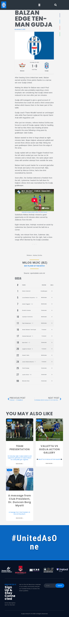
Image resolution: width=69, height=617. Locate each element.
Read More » (19, 463)
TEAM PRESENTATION (20, 447)
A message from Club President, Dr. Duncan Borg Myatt (19, 500)
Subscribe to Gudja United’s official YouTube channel (34, 212)
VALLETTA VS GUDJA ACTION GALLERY (49, 449)
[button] (55, 5)
